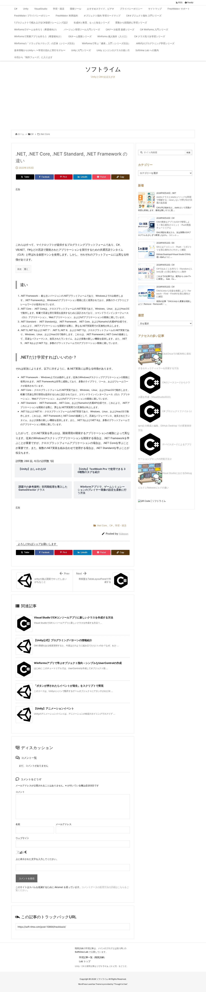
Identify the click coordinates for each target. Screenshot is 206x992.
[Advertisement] (103, 104)
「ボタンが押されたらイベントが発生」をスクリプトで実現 (68, 685)
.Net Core (45, 134)
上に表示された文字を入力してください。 (37, 859)
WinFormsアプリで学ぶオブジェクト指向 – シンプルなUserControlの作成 (78, 663)
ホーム (21, 134)
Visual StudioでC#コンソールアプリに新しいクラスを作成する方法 (73, 617)
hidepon (123, 533)
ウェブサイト (22, 838)
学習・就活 (120, 525)
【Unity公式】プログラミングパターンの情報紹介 (63, 640)
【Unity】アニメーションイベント (54, 708)
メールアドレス (63, 824)
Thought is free (120, 984)
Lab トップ (84, 961)
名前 (18, 824)
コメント (20, 791)
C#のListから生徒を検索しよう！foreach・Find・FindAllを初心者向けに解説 (173, 293)
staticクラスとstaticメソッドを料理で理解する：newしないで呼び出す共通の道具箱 (174, 200)
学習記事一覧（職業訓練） (92, 957)
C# (32, 134)
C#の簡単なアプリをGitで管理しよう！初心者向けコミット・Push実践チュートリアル (173, 224)
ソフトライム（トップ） (107, 966)
